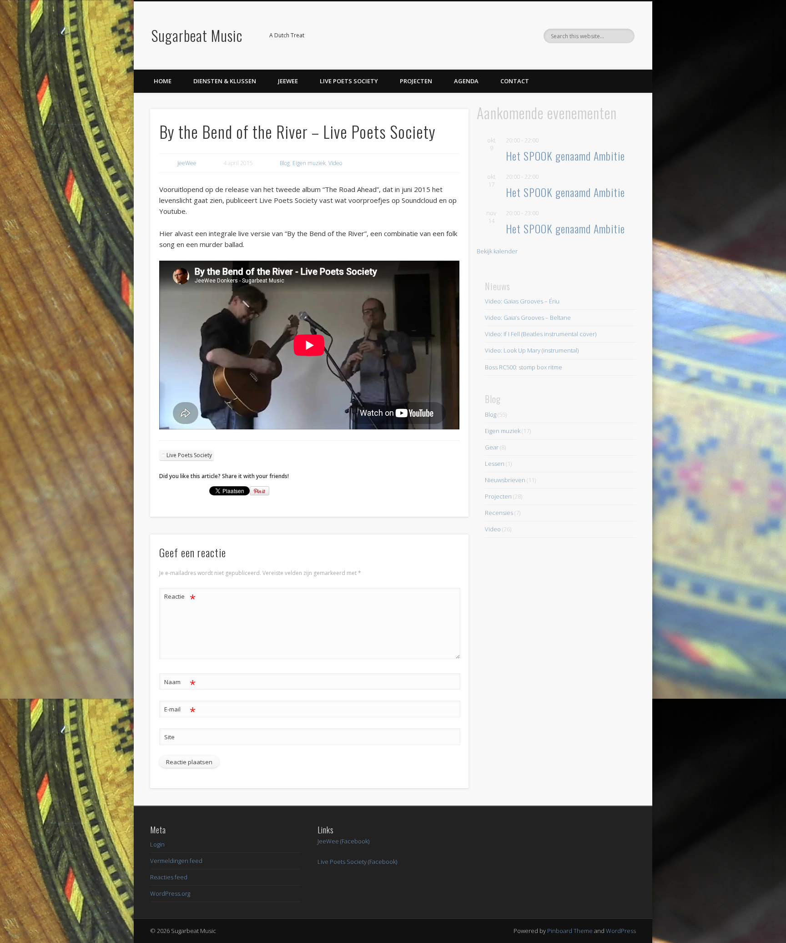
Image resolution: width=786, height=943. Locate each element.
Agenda (466, 81)
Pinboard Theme (570, 931)
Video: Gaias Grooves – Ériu (522, 301)
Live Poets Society (349, 81)
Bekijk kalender (497, 251)
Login (157, 844)
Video (335, 163)
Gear (492, 447)
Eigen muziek (309, 163)
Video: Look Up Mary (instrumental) (532, 350)
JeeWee (288, 81)
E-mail (180, 710)
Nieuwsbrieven (505, 480)
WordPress (621, 931)
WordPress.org (170, 893)
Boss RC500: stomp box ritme (523, 367)
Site (169, 737)
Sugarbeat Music (196, 35)
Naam (180, 683)
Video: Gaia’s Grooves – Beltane (528, 317)
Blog (285, 163)
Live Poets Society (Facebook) (357, 861)
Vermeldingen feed (176, 861)
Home (162, 81)
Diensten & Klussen (224, 81)
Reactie (180, 598)
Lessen (494, 463)
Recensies (499, 513)
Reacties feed (168, 877)
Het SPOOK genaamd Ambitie (565, 155)
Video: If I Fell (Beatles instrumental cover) (540, 334)
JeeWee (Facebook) (343, 841)
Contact (514, 81)
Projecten (416, 81)
